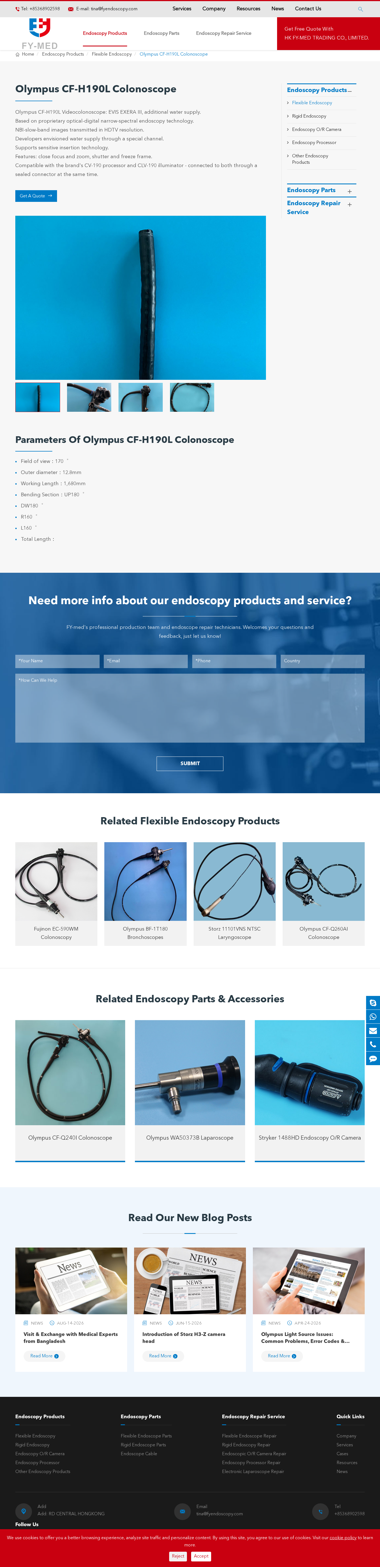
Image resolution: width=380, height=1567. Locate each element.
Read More (41, 1356)
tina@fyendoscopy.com (114, 9)
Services (182, 8)
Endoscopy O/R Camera (316, 130)
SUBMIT (190, 763)
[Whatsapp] (373, 1016)
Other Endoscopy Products (42, 1472)
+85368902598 (44, 9)
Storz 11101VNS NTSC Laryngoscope (235, 933)
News (278, 8)
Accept (201, 1556)
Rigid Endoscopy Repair (246, 1445)
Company (214, 8)
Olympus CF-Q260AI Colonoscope (324, 933)
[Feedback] (373, 1058)
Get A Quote (36, 196)
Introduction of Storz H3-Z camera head (183, 1338)
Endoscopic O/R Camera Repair (254, 1454)
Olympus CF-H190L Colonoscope (174, 54)
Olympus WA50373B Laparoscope (189, 1138)
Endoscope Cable (139, 1454)
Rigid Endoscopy (309, 116)
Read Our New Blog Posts (190, 1219)
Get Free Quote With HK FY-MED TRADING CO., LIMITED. (327, 34)
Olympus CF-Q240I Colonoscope (70, 1138)
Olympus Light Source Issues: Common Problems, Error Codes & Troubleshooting (303, 1338)
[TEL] (373, 1044)
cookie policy (343, 1538)
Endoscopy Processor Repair (251, 1463)
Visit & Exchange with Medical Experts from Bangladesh (71, 1338)
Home (28, 54)
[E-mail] (373, 1030)
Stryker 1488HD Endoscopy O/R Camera (310, 1138)
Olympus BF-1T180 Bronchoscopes (145, 933)
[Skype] (373, 1003)
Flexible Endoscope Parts (146, 1436)
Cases (342, 1454)
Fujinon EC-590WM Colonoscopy (56, 933)
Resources (248, 8)
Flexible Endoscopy (112, 54)
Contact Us (308, 8)
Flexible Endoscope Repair (249, 1436)
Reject (178, 1556)
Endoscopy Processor (314, 143)
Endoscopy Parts (161, 33)
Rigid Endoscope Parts (143, 1445)
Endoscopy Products (105, 33)
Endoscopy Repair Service (223, 33)
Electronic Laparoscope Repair (253, 1472)
